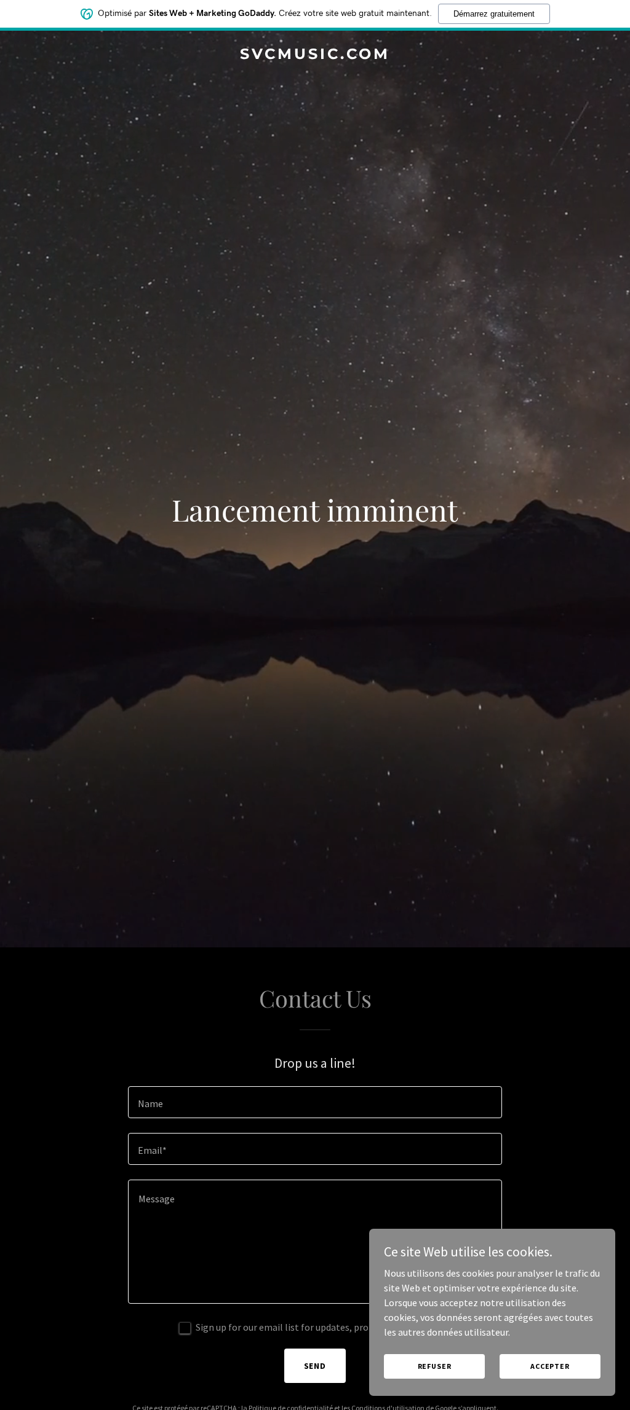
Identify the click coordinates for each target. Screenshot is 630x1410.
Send (315, 1365)
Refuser (435, 1366)
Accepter (550, 1366)
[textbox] (315, 1102)
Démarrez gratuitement (494, 13)
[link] (315, 55)
